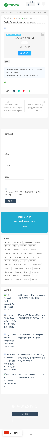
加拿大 (34, 249)
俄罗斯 (8, 249)
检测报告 (37, 264)
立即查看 (25, 414)
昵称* (7, 154)
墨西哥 (18, 257)
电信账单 (8, 272)
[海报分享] (29, 91)
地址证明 (8, 257)
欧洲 (7, 268)
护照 (32, 261)
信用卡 (17, 249)
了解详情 (25, 419)
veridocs (12, 12)
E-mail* (8, 166)
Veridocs (25, 435)
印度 (39, 253)
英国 (26, 272)
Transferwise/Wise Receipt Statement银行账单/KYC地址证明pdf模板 (13, 109)
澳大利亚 (37, 268)
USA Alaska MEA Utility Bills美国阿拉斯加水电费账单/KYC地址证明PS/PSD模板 (31, 358)
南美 (31, 253)
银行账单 (9, 279)
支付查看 (25, 53)
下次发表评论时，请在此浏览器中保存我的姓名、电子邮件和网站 (24, 193)
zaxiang (19, 12)
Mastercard (17, 242)
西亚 (7, 275)
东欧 (7, 246)
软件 (6, 62)
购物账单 (26, 275)
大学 (26, 257)
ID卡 (7, 242)
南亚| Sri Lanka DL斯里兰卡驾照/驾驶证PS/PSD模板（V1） (35, 108)
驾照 (34, 279)
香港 (26, 279)
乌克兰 (32, 246)
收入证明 (17, 264)
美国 (18, 272)
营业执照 (35, 272)
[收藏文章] (14, 91)
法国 (28, 268)
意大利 (23, 261)
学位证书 (35, 257)
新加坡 (27, 264)
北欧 (7, 253)
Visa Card (28, 242)
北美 (15, 253)
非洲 (18, 279)
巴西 (7, 261)
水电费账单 (18, 268)
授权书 (8, 264)
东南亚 (38, 242)
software (27, 12)
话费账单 (16, 275)
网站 (7, 177)
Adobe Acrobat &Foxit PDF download (25, 75)
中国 (23, 246)
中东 (15, 246)
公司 (25, 249)
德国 (15, 261)
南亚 (23, 253)
